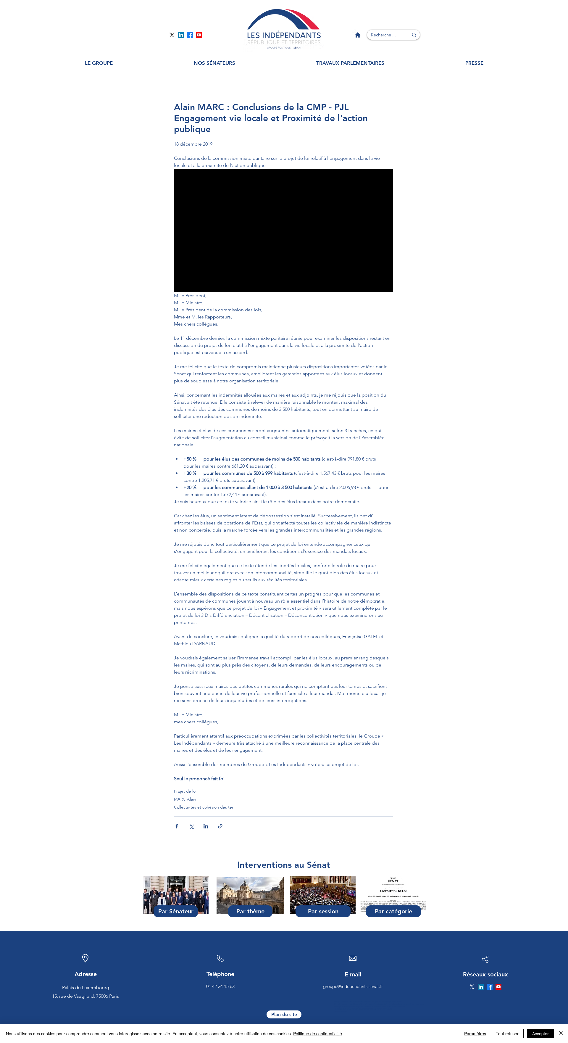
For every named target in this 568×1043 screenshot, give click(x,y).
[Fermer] (560, 1033)
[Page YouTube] (199, 35)
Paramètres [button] (475, 1033)
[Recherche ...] (414, 35)
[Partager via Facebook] (177, 826)
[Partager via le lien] (220, 826)
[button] (98, 63)
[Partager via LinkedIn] (206, 826)
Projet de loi (185, 791)
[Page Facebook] (190, 35)
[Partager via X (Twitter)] (191, 826)
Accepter (540, 1033)
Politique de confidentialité (317, 1033)
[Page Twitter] (172, 35)
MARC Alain (185, 799)
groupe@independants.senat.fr (353, 986)
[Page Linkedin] (181, 35)
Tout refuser (507, 1033)
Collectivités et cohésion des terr (204, 807)
